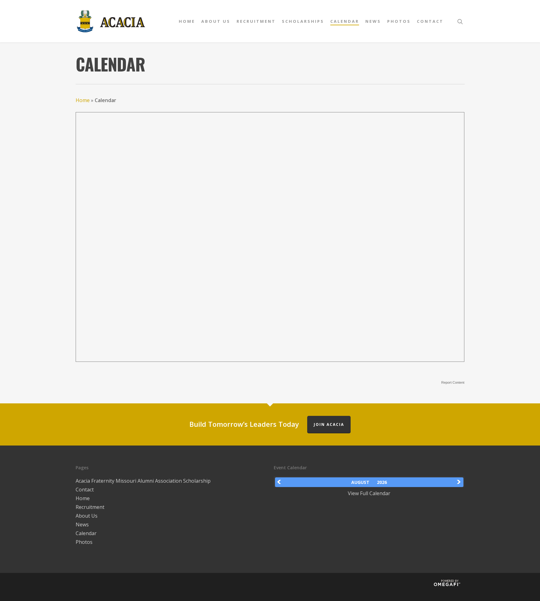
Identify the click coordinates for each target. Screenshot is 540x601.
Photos (399, 21)
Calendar (344, 21)
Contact (430, 21)
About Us (215, 21)
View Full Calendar (369, 493)
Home (187, 21)
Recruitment (256, 21)
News (373, 21)
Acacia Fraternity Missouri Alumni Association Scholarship (143, 481)
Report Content (452, 382)
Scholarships (303, 21)
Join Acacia (329, 424)
